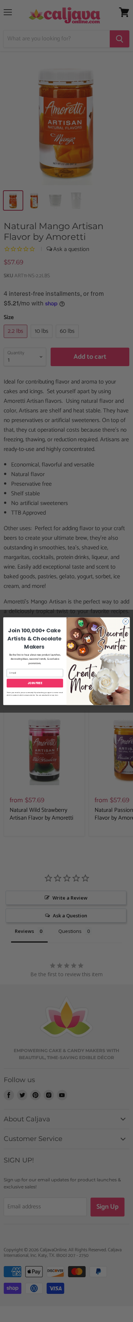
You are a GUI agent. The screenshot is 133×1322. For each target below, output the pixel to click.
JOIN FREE (35, 683)
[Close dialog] (125, 621)
